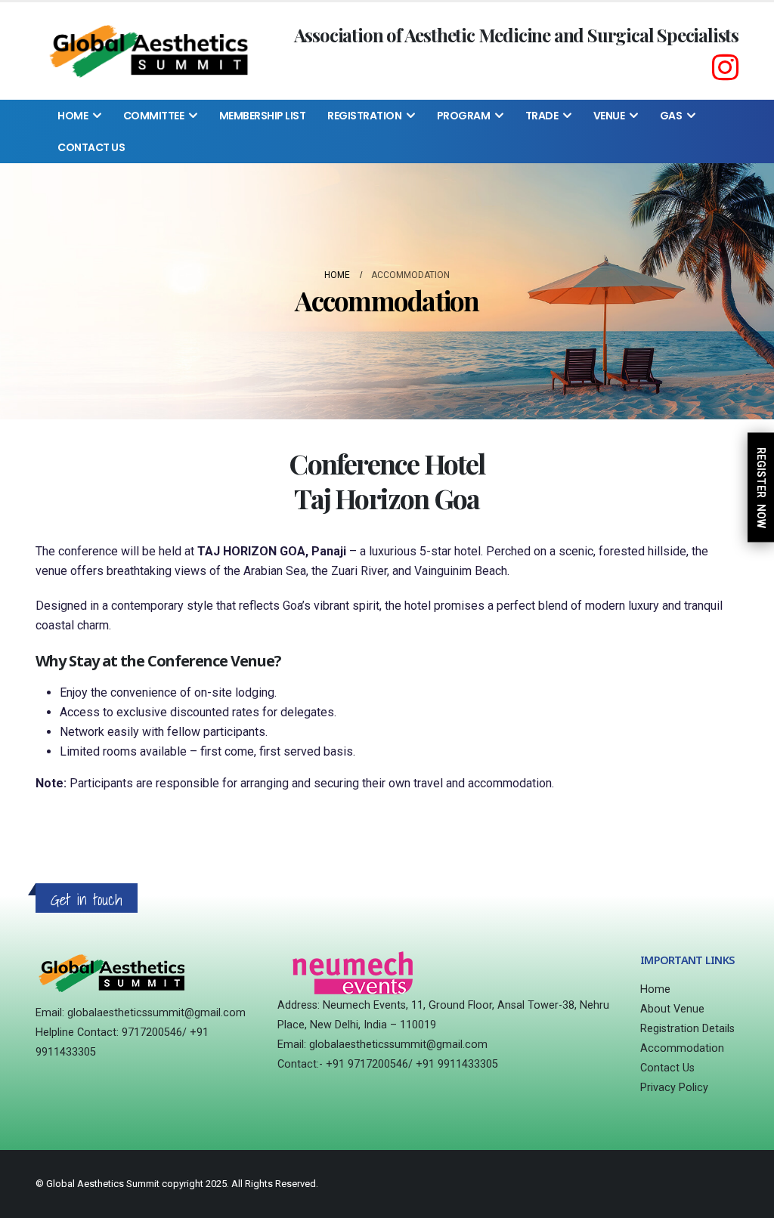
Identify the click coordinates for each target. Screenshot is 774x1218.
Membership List (262, 115)
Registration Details (687, 1028)
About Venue (672, 1009)
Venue (609, 115)
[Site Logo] (148, 50)
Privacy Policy (674, 1087)
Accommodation (682, 1048)
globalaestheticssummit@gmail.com (156, 1012)
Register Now (761, 487)
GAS (671, 115)
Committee (153, 115)
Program (464, 115)
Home (72, 115)
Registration (364, 115)
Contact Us (91, 147)
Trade (542, 115)
